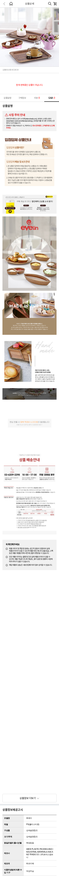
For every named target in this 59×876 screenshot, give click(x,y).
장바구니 (55, 3)
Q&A (51, 98)
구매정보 (22, 98)
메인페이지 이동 (11, 3)
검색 (50, 3)
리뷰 (37, 98)
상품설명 (7, 98)
